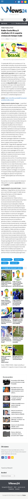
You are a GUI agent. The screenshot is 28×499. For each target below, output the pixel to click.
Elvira (7, 39)
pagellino (6, 185)
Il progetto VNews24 (7, 487)
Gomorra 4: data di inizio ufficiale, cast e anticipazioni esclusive (17, 426)
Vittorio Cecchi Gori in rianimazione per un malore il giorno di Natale (17, 412)
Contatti (17, 489)
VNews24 (14, 483)
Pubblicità (11, 489)
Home (2, 365)
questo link (18, 183)
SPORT (11, 28)
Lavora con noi (21, 487)
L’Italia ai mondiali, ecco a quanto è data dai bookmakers (17, 405)
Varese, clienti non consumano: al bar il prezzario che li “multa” (17, 434)
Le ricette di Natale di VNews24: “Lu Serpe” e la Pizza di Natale (17, 419)
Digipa (24, 495)
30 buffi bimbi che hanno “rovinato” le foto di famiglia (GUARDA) (17, 398)
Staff (15, 487)
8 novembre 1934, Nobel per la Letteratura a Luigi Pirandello (17, 382)
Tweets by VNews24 (6, 468)
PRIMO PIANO (5, 28)
